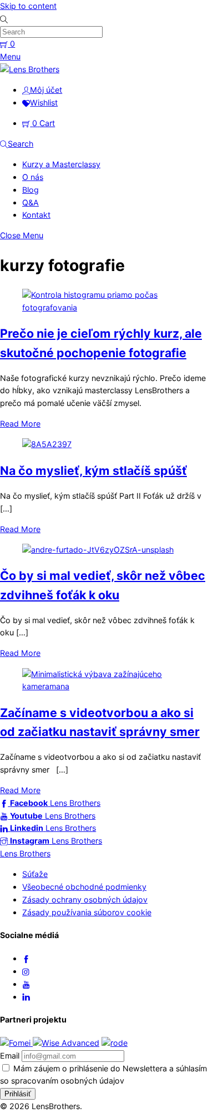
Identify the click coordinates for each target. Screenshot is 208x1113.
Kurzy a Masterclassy (61, 164)
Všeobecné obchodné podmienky (84, 886)
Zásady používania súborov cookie (86, 912)
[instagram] (26, 971)
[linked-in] (26, 996)
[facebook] (26, 958)
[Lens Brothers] (29, 69)
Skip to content (28, 6)
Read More (20, 423)
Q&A (30, 202)
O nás (32, 177)
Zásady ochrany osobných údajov (85, 899)
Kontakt (36, 214)
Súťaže (35, 874)
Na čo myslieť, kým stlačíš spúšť (93, 470)
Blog (30, 189)
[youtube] (26, 984)
